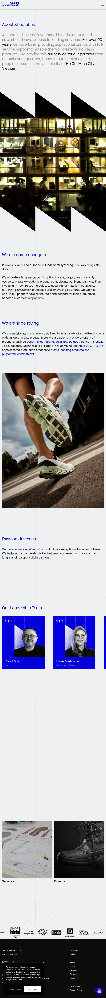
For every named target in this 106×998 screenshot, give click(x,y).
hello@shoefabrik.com (11, 950)
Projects (73, 974)
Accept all (32, 989)
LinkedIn (73, 954)
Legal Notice (75, 986)
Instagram (74, 950)
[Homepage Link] (10, 4)
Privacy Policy (76, 990)
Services (73, 970)
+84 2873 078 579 (9, 954)
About (72, 966)
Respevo (74, 978)
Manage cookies (14, 989)
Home (72, 962)
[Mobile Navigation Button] (101, 5)
